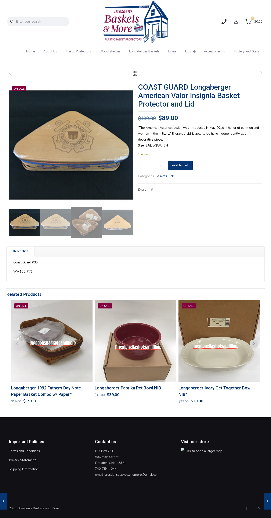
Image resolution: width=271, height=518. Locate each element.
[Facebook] (247, 508)
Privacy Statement (22, 460)
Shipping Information (24, 469)
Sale (172, 176)
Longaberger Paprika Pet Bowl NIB (128, 388)
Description (20, 251)
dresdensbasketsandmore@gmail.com (131, 475)
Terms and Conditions (24, 451)
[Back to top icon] (257, 507)
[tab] (21, 251)
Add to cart (180, 165)
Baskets (161, 176)
